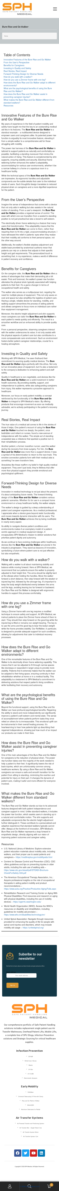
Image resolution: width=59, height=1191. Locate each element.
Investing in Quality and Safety (17, 68)
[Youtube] (33, 1153)
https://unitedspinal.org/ (33, 927)
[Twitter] (25, 1153)
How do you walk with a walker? (18, 76)
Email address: (11, 972)
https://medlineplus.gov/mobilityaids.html (34, 857)
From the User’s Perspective (16, 62)
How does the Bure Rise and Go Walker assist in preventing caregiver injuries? (25, 95)
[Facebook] (17, 1153)
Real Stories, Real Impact (15, 71)
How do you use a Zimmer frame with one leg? (25, 79)
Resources (8, 105)
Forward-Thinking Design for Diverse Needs (23, 73)
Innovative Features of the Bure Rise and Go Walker (27, 59)
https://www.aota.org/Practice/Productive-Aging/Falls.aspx (30, 888)
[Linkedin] (41, 1153)
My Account (10, 1186)
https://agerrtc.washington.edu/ (27, 901)
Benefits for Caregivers (14, 65)
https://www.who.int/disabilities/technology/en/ (24, 914)
